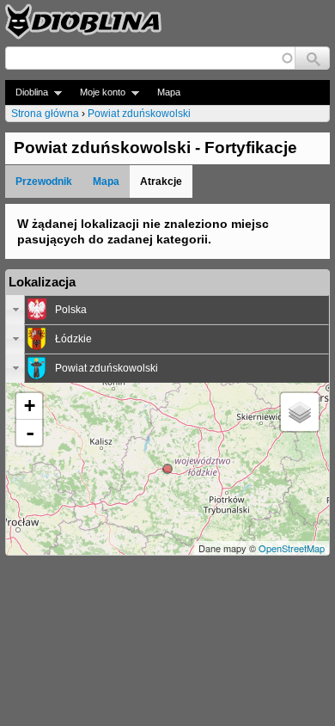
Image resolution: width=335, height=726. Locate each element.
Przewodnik (43, 181)
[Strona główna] (83, 21)
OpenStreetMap (292, 548)
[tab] (167, 309)
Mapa (168, 92)
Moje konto (97, 92)
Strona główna (45, 114)
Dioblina (26, 92)
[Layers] (300, 412)
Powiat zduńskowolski (139, 114)
